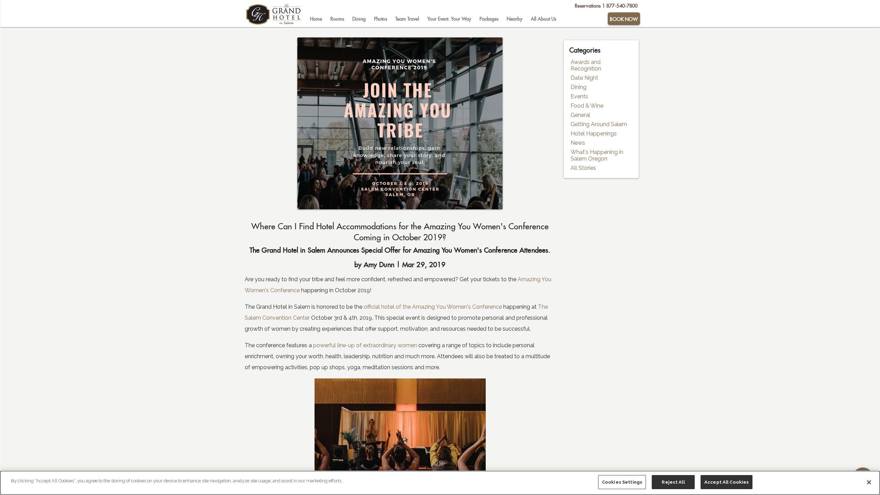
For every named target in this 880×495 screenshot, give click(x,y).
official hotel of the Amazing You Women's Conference (433, 307)
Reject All (673, 482)
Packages (489, 19)
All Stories (583, 168)
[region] (440, 483)
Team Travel (407, 19)
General (580, 115)
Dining (359, 19)
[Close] (869, 482)
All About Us (543, 19)
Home (316, 19)
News (578, 143)
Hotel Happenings (594, 133)
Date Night (584, 78)
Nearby (514, 19)
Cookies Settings (622, 482)
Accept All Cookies (726, 482)
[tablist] (456, 19)
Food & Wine (587, 105)
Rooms (337, 19)
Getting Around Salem (599, 124)
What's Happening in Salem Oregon (597, 155)
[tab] (316, 19)
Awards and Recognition (586, 65)
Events (579, 96)
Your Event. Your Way (449, 19)
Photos (380, 19)
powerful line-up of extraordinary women (364, 345)
